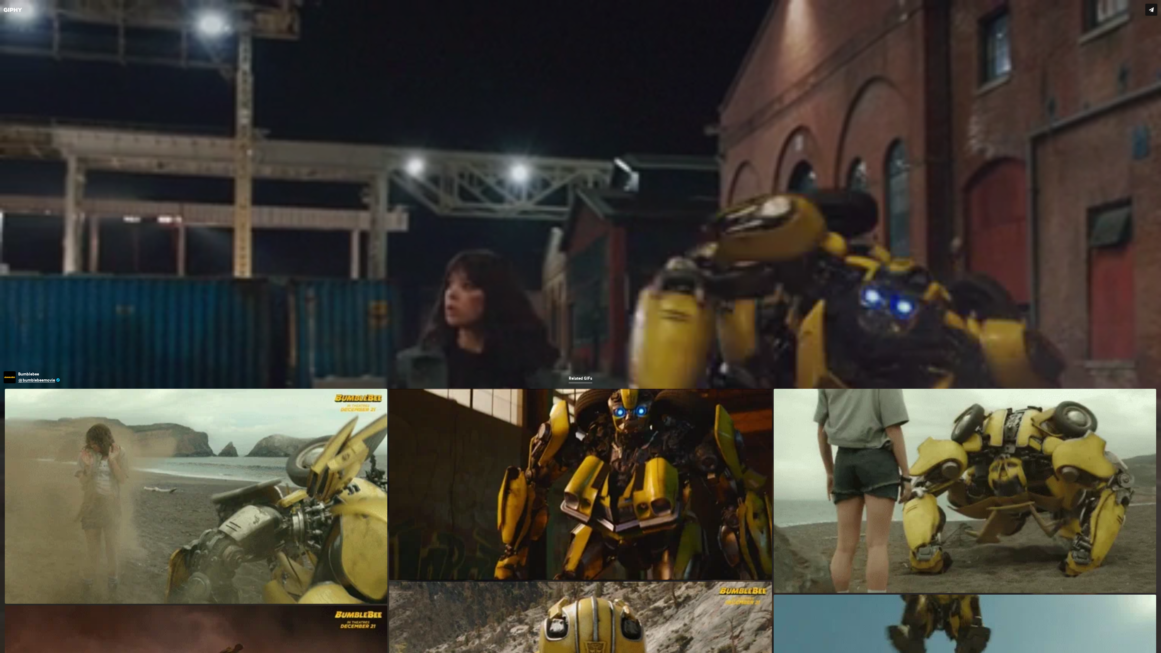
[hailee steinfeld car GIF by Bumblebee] (580, 326)
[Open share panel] (1151, 10)
